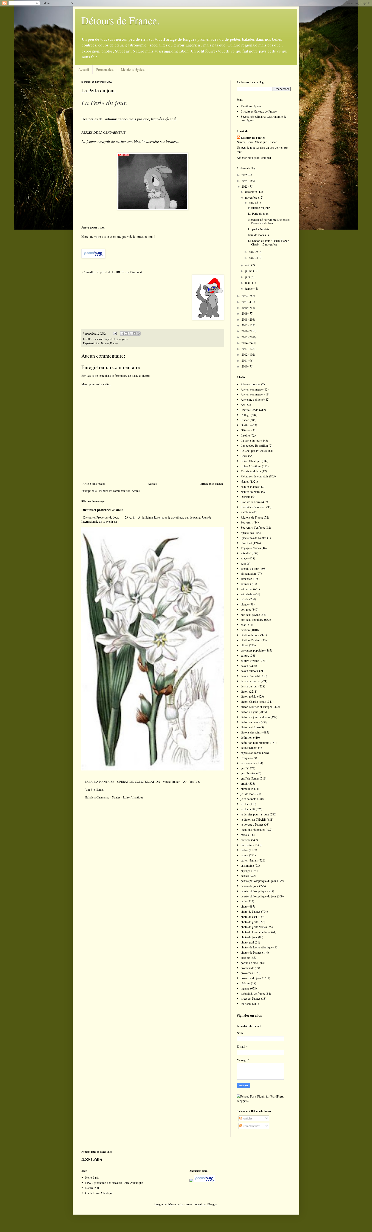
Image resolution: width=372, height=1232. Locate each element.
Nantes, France (109, 343)
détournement (249, 748)
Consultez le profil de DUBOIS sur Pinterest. (112, 272)
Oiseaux (245, 497)
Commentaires (251, 1126)
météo (244, 850)
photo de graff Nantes (254, 927)
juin (248, 277)
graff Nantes (248, 773)
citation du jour (250, 635)
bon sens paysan (250, 615)
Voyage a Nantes (251, 548)
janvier (249, 288)
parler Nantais (249, 860)
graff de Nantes (250, 778)
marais (245, 835)
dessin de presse (250, 681)
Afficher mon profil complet (254, 158)
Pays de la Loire (250, 502)
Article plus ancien (211, 484)
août (248, 265)
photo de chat (249, 917)
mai (248, 283)
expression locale (251, 753)
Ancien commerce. (252, 394)
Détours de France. (120, 20)
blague (245, 604)
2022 (245, 296)
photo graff (247, 942)
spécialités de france (253, 993)
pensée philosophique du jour (258, 881)
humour (98, 339)
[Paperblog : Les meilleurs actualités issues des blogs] (191, 1181)
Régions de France (252, 517)
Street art (246, 543)
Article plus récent (93, 484)
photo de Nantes (250, 911)
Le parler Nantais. (259, 229)
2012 (245, 354)
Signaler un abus (249, 1015)
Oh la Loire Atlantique (99, 1193)
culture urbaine (250, 661)
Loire (244, 456)
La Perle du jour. (258, 214)
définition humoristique (255, 743)
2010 (245, 366)
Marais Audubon (251, 471)
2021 (245, 302)
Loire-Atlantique (251, 466)
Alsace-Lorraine (250, 384)
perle (125, 339)
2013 (245, 349)
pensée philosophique (254, 891)
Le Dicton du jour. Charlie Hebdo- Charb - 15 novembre (269, 242)
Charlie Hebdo (249, 410)
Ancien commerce (252, 389)
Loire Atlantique (251, 461)
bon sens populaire (252, 620)
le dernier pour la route (255, 814)
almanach (246, 579)
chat (243, 625)
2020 (245, 308)
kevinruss (186, 1204)
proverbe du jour (251, 978)
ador (243, 563)
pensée (245, 876)
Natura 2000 (92, 1188)
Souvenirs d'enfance (253, 527)
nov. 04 (254, 258)
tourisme (246, 1004)
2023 (245, 186)
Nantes (245, 481)
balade (244, 599)
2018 (245, 319)
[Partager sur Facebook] (134, 333)
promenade (247, 968)
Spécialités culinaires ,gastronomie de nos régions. (263, 118)
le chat (245, 804)
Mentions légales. (133, 69)
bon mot (246, 609)
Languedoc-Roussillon (254, 445)
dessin (244, 666)
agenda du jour (250, 569)
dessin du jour (249, 686)
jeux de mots (248, 799)
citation (245, 630)
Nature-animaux (250, 492)
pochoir (245, 958)
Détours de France (253, 138)
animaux (246, 584)
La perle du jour (112, 339)
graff (243, 768)
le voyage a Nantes (252, 824)
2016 (245, 331)
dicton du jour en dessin (255, 717)
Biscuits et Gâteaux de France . (259, 111)
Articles (247, 1118)
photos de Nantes (251, 952)
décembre (251, 192)
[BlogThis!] (126, 333)
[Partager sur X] (130, 333)
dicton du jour (249, 712)
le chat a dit (248, 809)
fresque (245, 758)
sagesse (245, 988)
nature (244, 855)
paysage (245, 871)
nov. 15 (254, 203)
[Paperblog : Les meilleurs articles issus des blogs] (93, 257)
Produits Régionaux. (253, 507)
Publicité (246, 512)
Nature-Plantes (250, 487)
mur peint (247, 845)
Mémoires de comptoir (254, 476)
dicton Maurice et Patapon (257, 707)
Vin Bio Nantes (94, 789)
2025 (245, 175)
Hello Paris (92, 1177)
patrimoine (247, 865)
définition (246, 737)
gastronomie (248, 763)
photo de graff (249, 922)
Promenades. (105, 69)
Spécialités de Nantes (253, 538)
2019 (245, 313)
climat (244, 645)
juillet (249, 271)
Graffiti (245, 425)
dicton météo (248, 696)
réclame (245, 983)
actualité (246, 553)
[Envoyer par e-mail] (122, 333)
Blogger (212, 1204)
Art (243, 405)
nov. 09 (254, 252)
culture (245, 655)
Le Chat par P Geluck (254, 451)
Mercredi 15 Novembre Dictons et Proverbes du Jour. (269, 221)
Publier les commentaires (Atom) (119, 491)
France (245, 420)
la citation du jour (259, 208)
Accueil (83, 69)
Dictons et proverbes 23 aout (102, 509)
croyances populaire (253, 650)
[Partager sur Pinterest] (138, 333)
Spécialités (247, 533)
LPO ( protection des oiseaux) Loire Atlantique (114, 1183)
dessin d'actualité (251, 676)
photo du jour (249, 937)
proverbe (246, 973)
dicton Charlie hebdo (253, 701)
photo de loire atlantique (255, 932)
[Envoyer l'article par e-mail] (114, 333)
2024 (245, 181)
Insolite (245, 435)
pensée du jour (249, 886)
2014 (245, 343)
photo (244, 906)
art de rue (246, 589)
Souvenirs (247, 522)
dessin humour (249, 671)
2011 (245, 360)
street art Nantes (250, 998)
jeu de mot (247, 794)
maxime (245, 840)
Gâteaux (246, 430)
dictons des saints (251, 732)
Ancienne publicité (252, 399)
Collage (245, 415)
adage (244, 558)
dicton (244, 691)
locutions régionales (253, 830)
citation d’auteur (251, 640)
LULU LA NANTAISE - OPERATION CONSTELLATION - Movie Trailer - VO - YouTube (142, 782)
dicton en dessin (250, 722)
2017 (245, 325)
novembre (251, 197)
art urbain (247, 594)
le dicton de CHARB (253, 819)
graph (244, 783)
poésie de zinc (249, 963)
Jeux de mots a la (258, 235)
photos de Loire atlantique (257, 947)
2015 (245, 337)
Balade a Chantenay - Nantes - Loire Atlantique (114, 797)
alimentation (248, 573)
